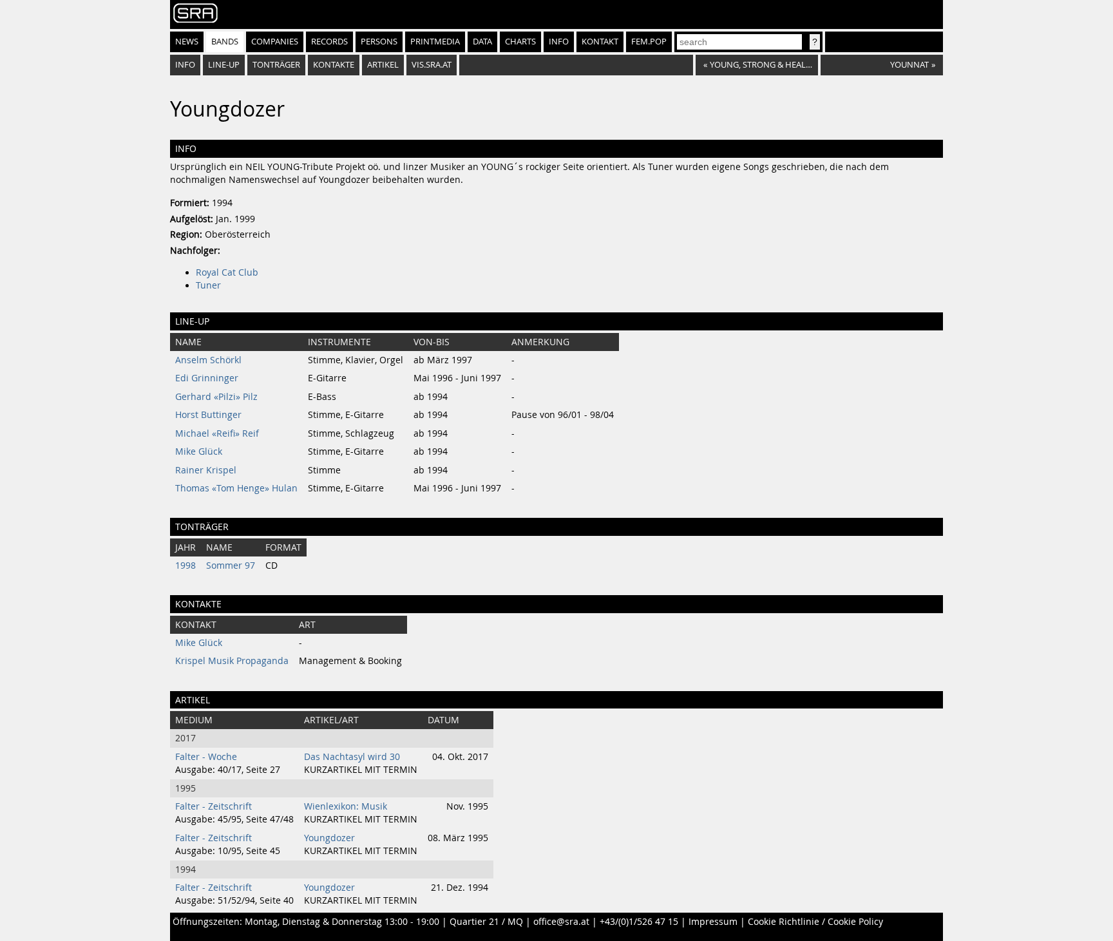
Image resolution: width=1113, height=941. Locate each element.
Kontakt (600, 41)
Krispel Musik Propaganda (232, 661)
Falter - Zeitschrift (213, 806)
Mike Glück (198, 451)
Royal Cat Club (227, 272)
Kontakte (333, 64)
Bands (224, 41)
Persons (379, 41)
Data (482, 41)
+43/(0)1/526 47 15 (639, 921)
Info (559, 41)
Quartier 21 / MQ (486, 921)
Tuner (208, 285)
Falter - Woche (206, 757)
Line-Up (224, 64)
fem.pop (649, 41)
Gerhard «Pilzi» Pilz (216, 397)
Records (329, 41)
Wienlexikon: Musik (345, 806)
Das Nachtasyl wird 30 (352, 757)
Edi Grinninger (206, 378)
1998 (185, 565)
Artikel (383, 64)
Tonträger (276, 64)
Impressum (713, 921)
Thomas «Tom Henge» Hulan (236, 488)
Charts (520, 41)
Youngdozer (329, 838)
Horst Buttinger (208, 415)
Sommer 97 (230, 565)
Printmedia (435, 41)
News (186, 41)
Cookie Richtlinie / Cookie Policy (815, 921)
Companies (274, 41)
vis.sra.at (432, 64)
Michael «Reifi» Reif (217, 433)
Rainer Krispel (205, 470)
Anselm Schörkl (208, 360)
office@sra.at (561, 921)
